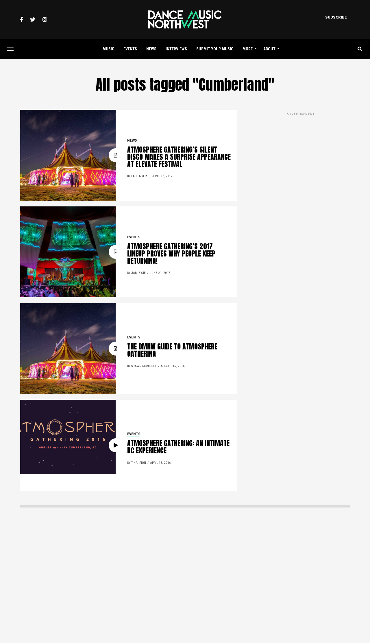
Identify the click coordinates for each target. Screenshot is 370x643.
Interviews (176, 49)
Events (130, 49)
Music (108, 49)
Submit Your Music (214, 49)
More (248, 49)
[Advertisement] (300, 157)
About (269, 49)
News (151, 49)
